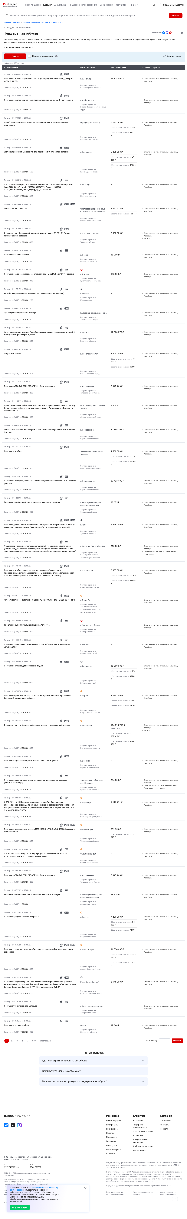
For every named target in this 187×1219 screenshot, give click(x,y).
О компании (165, 1120)
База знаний (106, 5)
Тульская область (88, 533)
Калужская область (88, 937)
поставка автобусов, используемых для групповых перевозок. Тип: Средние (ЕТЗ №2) (39, 430)
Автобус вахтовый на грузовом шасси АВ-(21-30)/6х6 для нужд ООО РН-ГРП (39, 600)
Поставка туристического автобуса (20, 1006)
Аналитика (60, 5)
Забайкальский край (89, 320)
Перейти (177, 1040)
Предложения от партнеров (140, 1140)
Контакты (121, 5)
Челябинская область (89, 841)
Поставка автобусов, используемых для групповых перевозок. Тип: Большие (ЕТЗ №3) (40, 482)
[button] (153, 4)
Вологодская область (89, 555)
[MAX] (167, 32)
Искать (175, 15)
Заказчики (111, 1141)
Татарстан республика (90, 393)
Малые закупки (113, 1149)
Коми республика (87, 632)
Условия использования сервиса (143, 1193)
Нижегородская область (90, 468)
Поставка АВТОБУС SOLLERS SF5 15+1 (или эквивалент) (30, 386)
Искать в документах (42, 56)
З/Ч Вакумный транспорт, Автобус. (20, 313)
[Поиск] (7, 15)
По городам (111, 1137)
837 (34, 1041)
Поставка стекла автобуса (16, 255)
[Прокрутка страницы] (175, 1199)
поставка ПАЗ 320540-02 (15, 208)
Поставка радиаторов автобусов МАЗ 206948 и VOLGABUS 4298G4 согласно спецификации (39, 830)
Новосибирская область (90, 221)
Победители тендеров (143, 1146)
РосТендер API (139, 1150)
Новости (164, 1129)
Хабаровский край (88, 683)
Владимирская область (90, 87)
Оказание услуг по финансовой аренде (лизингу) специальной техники (37, 725)
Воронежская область (89, 439)
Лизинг (147, 238)
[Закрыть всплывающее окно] (85, 1188)
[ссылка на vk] (6, 1125)
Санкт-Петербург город (90, 374)
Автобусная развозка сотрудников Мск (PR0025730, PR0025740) (34, 293)
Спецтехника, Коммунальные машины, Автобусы (27, 625)
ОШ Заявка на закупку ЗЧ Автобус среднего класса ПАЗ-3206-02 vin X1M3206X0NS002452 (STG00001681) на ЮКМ (35, 854)
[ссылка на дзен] (13, 1125)
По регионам (112, 1129)
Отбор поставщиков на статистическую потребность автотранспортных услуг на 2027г (37, 645)
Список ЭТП (111, 1154)
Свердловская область (90, 712)
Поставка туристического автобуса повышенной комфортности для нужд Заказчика (38, 950)
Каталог (47, 5)
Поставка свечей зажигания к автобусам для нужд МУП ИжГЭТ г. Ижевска (39, 274)
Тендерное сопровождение (82, 5)
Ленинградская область (90, 417)
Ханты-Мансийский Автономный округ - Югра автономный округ (91, 609)
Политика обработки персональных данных (115, 1193)
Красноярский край (88, 653)
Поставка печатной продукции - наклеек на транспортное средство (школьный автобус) (35, 781)
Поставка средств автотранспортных (21, 917)
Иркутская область (88, 196)
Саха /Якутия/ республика (91, 817)
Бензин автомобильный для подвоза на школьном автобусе (32, 502)
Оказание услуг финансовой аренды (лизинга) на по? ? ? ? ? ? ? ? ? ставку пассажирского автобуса (38, 234)
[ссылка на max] (19, 1125)
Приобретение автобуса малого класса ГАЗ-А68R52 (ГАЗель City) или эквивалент (36, 123)
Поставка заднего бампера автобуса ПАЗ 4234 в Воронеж (31, 760)
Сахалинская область (89, 863)
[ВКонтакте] (163, 32)
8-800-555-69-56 (17, 1116)
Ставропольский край (89, 587)
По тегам (110, 1133)
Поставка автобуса (13, 451)
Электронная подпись (143, 1131)
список (173, 1195)
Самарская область (88, 512)
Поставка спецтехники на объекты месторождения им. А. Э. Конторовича (38, 100)
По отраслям (112, 1125)
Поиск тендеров (32, 5)
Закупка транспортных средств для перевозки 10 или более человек (36, 152)
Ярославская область (89, 790)
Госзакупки (111, 1145)
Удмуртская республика (90, 281)
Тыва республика (87, 242)
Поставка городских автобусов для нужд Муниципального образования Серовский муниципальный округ (37, 696)
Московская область (89, 139)
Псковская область (88, 261)
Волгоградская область (90, 748)
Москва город (86, 300)
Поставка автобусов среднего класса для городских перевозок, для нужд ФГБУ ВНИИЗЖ (38, 79)
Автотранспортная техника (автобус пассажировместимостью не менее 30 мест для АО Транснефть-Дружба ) (39, 333)
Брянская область (88, 341)
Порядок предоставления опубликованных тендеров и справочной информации (138, 1186)
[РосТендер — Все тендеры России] (10, 5)
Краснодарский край (89, 172)
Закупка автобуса (12, 353)
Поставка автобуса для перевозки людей (23, 666)
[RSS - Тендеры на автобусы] (170, 32)
